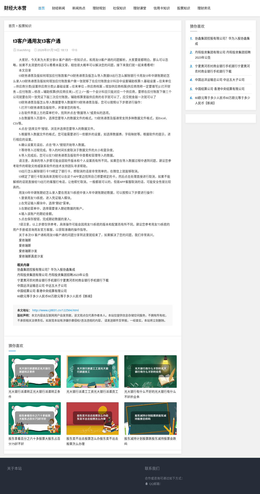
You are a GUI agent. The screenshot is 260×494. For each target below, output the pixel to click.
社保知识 (119, 8)
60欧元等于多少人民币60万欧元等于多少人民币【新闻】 (55, 296)
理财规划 (99, 8)
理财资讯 (203, 8)
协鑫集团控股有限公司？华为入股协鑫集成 (46, 269)
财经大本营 (15, 7)
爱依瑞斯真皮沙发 (31, 256)
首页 (41, 8)
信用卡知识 (162, 8)
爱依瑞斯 (25, 240)
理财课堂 (139, 8)
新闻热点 (78, 8)
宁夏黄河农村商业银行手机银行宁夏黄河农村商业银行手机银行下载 (63, 280)
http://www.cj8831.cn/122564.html (55, 310)
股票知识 (183, 8)
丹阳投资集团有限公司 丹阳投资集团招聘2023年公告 (53, 275)
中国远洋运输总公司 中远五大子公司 (42, 285)
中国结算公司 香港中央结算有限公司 (42, 291)
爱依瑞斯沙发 (28, 251)
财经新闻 (58, 8)
